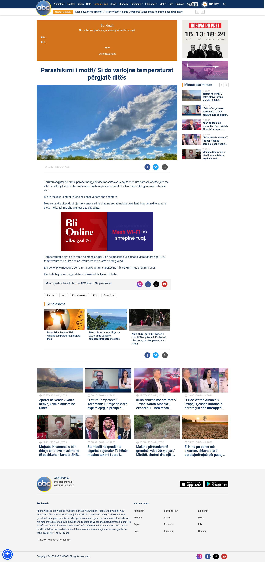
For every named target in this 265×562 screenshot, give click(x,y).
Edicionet (150, 4)
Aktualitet (59, 4)
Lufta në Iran (101, 4)
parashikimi (109, 295)
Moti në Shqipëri (79, 295)
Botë (88, 4)
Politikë (71, 4)
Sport (113, 4)
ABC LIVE (214, 4)
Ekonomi (123, 4)
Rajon (80, 4)
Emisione (136, 4)
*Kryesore (50, 295)
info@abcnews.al (63, 482)
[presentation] (222, 85)
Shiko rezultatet (107, 54)
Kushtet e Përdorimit (59, 540)
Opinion (180, 4)
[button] (7, 554)
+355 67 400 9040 (64, 485)
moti (95, 295)
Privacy (42, 540)
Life (171, 4)
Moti (162, 4)
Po (44, 37)
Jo (44, 42)
